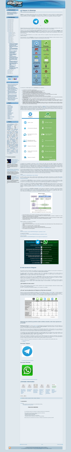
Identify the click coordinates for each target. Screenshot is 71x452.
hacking (14, 135)
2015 (9, 30)
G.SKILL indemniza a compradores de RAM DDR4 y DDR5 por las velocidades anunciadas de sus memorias (13, 170)
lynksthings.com (10, 118)
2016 (9, 29)
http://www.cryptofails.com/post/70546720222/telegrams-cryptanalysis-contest (32, 231)
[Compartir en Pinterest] (25, 395)
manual (8, 135)
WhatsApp (13, 136)
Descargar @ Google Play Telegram (28, 360)
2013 (9, 70)
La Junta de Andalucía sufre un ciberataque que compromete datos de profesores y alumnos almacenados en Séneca (12, 96)
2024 (9, 21)
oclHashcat (9, 153)
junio (9, 38)
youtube (8, 140)
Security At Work (10, 106)
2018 (9, 27)
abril (9, 40)
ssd (7, 136)
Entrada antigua (59, 444)
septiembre (10, 35)
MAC (10, 146)
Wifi (13, 137)
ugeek (9, 115)
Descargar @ (25, 379)
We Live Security (10, 107)
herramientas (14, 140)
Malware (16, 129)
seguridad (10, 125)
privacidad (13, 130)
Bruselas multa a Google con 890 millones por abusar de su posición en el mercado (13, 99)
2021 (9, 24)
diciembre (10, 32)
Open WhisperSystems (26, 340)
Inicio (42, 444)
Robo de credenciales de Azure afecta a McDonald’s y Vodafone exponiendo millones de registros (15, 177)
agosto (10, 36)
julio (9, 37)
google (9, 129)
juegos (17, 144)
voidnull (9, 117)
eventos (17, 145)
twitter (17, 138)
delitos (17, 151)
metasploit (12, 150)
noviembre (10, 33)
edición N (51, 292)
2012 (9, 71)
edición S (42, 293)
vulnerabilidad (10, 124)
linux (10, 133)
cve (15, 133)
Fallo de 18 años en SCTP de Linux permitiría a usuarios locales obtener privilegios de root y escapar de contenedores (15, 161)
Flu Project (9, 105)
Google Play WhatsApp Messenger (32, 379)
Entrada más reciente (24, 444)
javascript (8, 144)
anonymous (14, 146)
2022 (9, 23)
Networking (9, 141)
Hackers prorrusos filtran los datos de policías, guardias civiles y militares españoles (13, 85)
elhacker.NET (36, 447)
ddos (8, 137)
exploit (17, 132)
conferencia (12, 147)
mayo (10, 39)
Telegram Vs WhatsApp (29, 10)
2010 (9, 73)
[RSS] (10, 448)
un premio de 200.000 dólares (45, 167)
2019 (9, 26)
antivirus (8, 143)
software (9, 126)
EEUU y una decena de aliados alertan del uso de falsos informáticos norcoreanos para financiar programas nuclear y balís (12, 92)
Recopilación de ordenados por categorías (12, 12)
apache (13, 144)
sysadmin (14, 141)
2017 (9, 28)
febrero (10, 42)
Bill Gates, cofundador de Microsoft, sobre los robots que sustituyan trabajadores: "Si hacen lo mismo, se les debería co (13, 88)
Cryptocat (24, 341)
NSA (37, 163)
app (17, 137)
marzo (10, 41)
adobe (8, 142)
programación (12, 139)
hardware (10, 128)
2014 (9, 31)
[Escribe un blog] (22, 395)
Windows (16, 131)
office (12, 142)
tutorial (8, 134)
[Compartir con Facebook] (24, 395)
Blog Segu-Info (10, 108)
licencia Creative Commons (38, 448)
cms (9, 145)
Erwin (21, 403)
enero (10, 69)
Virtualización (13, 151)
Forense (17, 147)
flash (13, 145)
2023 (9, 22)
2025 (9, 20)
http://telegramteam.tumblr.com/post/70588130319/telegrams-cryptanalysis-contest (33, 234)
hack (15, 142)
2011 (9, 72)
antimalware (11, 152)
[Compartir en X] (23, 395)
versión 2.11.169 (35, 325)
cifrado (11, 138)
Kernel (14, 143)
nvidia (14, 134)
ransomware (9, 131)
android (11, 132)
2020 (9, 25)
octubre (10, 34)
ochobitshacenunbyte (11, 116)
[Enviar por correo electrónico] (20, 395)
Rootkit (13, 149)
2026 (9, 19)
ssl (7, 147)
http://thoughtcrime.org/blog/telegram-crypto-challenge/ (29, 175)
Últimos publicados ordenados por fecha (12, 14)
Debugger (8, 149)
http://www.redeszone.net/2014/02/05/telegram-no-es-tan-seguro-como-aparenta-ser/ (33, 236)
